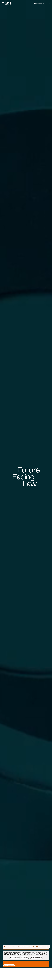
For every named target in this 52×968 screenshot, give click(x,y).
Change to (33, 946)
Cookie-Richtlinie (42, 954)
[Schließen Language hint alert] (47, 946)
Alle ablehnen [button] (24, 957)
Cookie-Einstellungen (36, 957)
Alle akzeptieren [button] (14, 957)
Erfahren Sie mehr (9, 965)
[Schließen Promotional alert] (47, 962)
